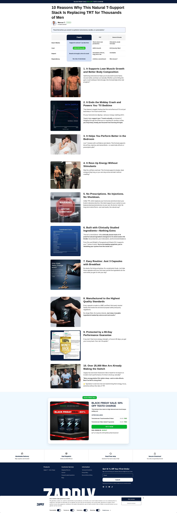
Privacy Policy (85, 472)
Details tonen (106, 510)
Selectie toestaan (131, 503)
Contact (63, 472)
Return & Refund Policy (87, 475)
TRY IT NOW (109, 426)
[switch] (72, 510)
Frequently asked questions (68, 475)
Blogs (63, 477)
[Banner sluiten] (143, 497)
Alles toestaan (131, 499)
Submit (117, 480)
